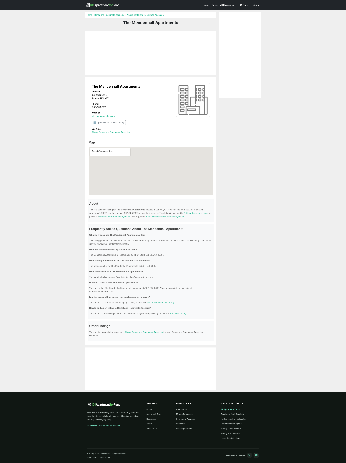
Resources (151, 419)
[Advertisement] (151, 53)
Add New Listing (178, 313)
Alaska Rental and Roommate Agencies (145, 15)
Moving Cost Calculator (231, 428)
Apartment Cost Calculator (232, 414)
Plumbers (180, 424)
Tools (246, 5)
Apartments (181, 409)
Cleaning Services (184, 428)
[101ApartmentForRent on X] (249, 455)
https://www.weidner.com (103, 116)
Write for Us (152, 428)
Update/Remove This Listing (160, 302)
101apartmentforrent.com (196, 213)
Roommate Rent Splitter (231, 424)
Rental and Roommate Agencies (109, 15)
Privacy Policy (92, 457)
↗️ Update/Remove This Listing (108, 122)
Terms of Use (105, 457)
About (256, 5)
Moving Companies (184, 414)
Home (206, 5)
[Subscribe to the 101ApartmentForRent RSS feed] (256, 455)
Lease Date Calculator (230, 438)
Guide (215, 5)
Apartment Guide (154, 414)
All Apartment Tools (230, 409)
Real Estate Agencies (185, 419)
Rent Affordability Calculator (233, 419)
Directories (229, 5)
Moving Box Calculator (231, 433)
